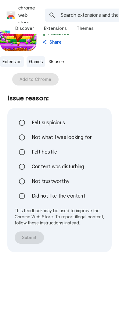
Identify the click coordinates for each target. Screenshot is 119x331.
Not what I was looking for (62, 137)
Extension (12, 61)
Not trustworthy (50, 181)
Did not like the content (58, 196)
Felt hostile (44, 152)
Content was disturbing (58, 167)
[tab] (24, 28)
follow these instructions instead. (47, 223)
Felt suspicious (48, 123)
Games (36, 61)
